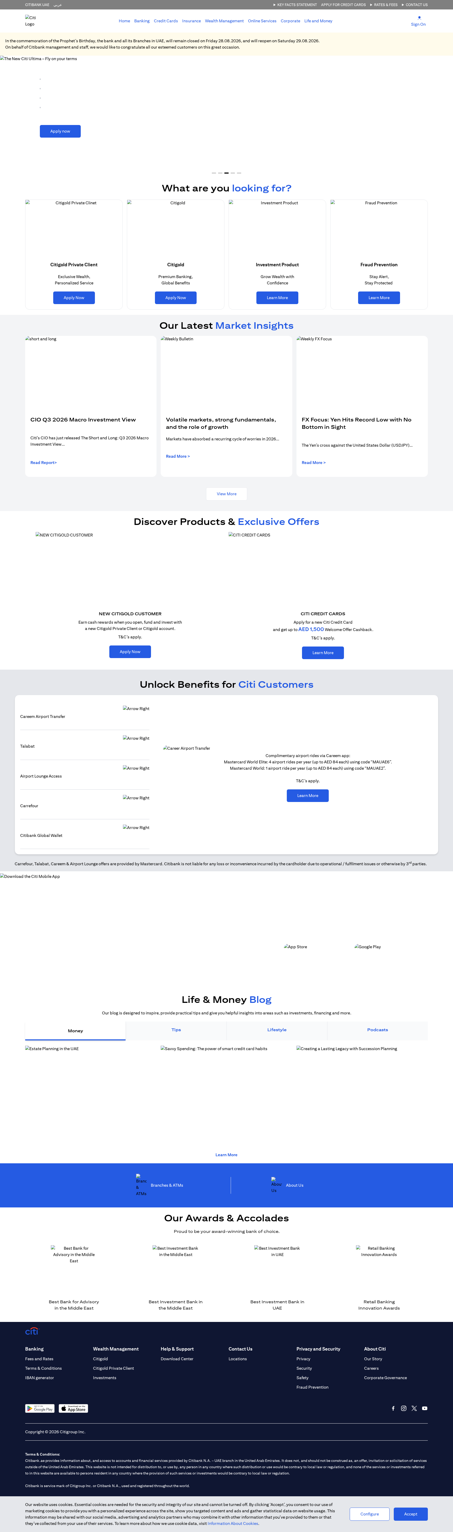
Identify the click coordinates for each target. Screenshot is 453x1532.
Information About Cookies (233, 1523)
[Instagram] (404, 1408)
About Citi (375, 1349)
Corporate (290, 20)
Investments (104, 1377)
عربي (57, 5)
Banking (142, 20)
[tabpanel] (226, 1096)
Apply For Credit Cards (343, 5)
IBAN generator (39, 1377)
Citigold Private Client (113, 1368)
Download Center (177, 1358)
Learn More (226, 1154)
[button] (214, 173)
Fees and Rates (39, 1358)
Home (124, 20)
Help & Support (177, 1349)
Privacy (303, 1358)
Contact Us (417, 5)
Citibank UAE (37, 5)
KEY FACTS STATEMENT (297, 5)
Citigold (100, 1358)
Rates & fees (386, 5)
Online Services (262, 20)
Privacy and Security (318, 1349)
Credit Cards (166, 20)
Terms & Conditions (43, 1368)
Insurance (191, 20)
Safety (302, 1377)
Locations (238, 1358)
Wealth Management (224, 20)
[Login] (419, 17)
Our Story (373, 1358)
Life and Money (318, 20)
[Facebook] (393, 1408)
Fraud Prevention (312, 1387)
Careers (371, 1368)
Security (304, 1368)
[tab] (142, 21)
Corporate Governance (385, 1377)
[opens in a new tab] (226, 1096)
